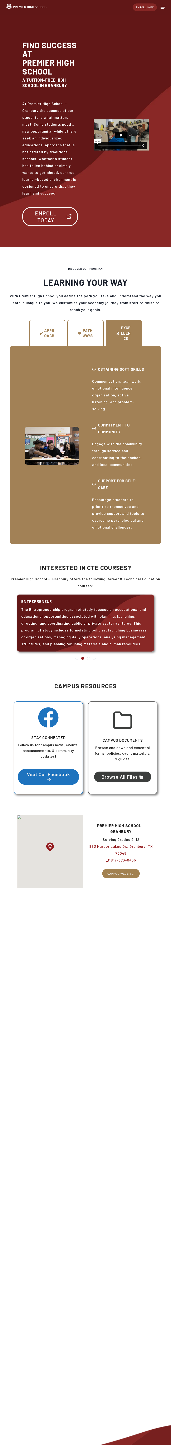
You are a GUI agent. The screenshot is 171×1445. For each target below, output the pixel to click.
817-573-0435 (123, 860)
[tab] (47, 333)
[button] (163, 7)
